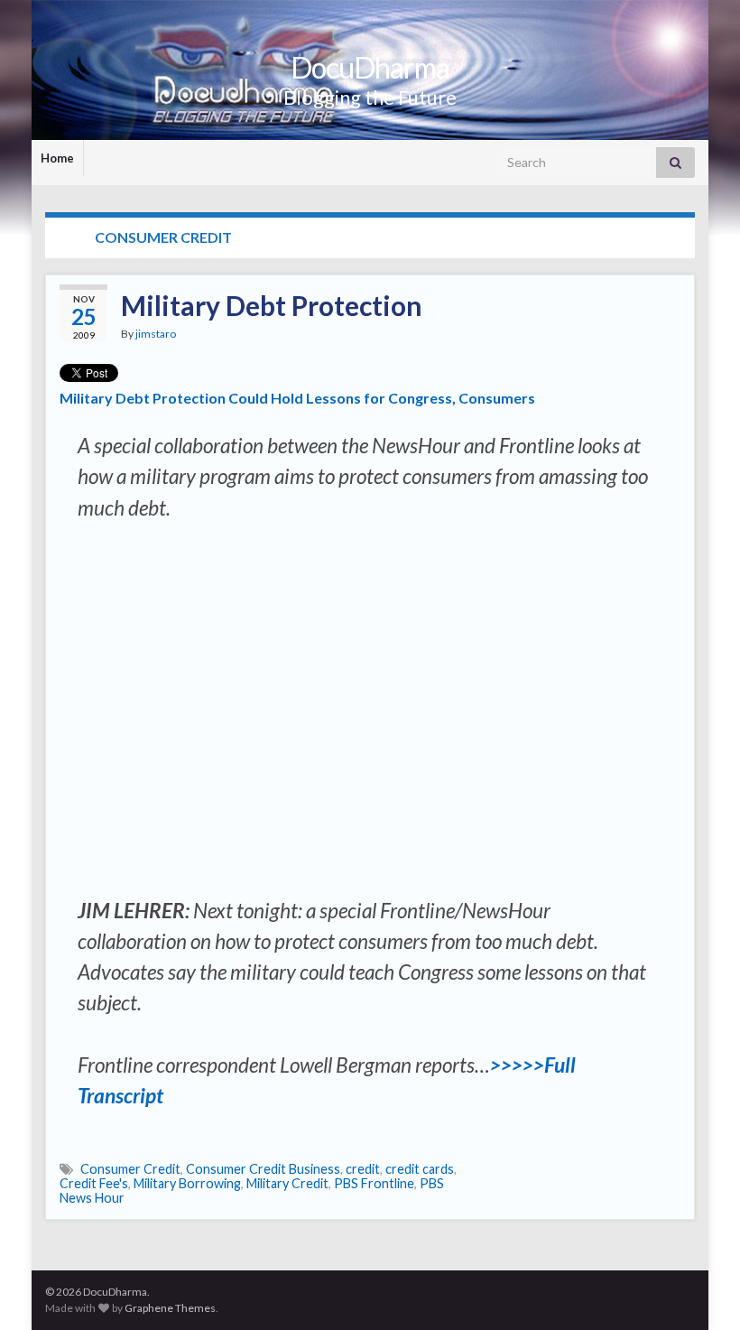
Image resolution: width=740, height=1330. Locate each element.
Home (57, 158)
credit (363, 1169)
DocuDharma (370, 67)
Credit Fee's (94, 1183)
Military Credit (287, 1183)
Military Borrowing (187, 1183)
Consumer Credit (130, 1169)
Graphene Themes (170, 1308)
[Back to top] (699, 1289)
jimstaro (155, 333)
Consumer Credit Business (263, 1169)
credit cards (419, 1169)
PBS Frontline (374, 1183)
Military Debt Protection (271, 305)
